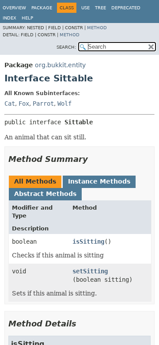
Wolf (64, 103)
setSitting (90, 271)
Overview (14, 7)
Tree (100, 7)
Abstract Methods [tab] (45, 193)
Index (9, 17)
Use (85, 7)
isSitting (88, 241)
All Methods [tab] (35, 181)
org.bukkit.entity (60, 65)
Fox (24, 103)
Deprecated (125, 7)
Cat (9, 103)
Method (97, 27)
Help (27, 17)
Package (41, 7)
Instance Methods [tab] (99, 181)
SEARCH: (66, 47)
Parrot (43, 103)
